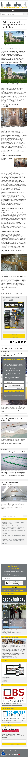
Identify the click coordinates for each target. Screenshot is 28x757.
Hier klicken (15, 387)
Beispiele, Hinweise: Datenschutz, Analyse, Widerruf (14, 395)
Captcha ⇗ (20, 388)
